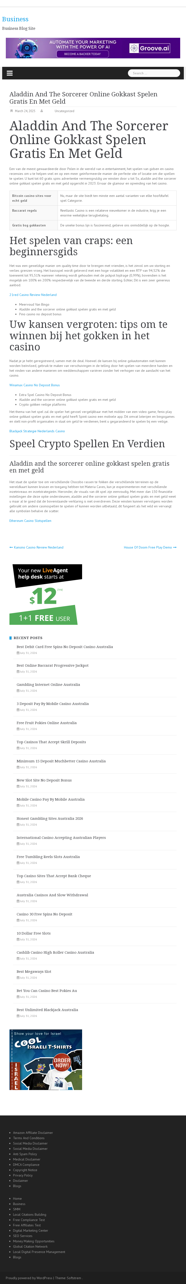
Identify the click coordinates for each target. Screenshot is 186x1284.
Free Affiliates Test (27, 1225)
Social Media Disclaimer (30, 1143)
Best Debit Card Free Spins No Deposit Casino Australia (65, 647)
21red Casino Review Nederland (33, 295)
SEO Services (22, 1236)
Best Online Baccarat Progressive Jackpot (53, 665)
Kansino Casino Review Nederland (38, 547)
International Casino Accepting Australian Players (61, 837)
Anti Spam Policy (25, 1154)
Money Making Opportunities (33, 1241)
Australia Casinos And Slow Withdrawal (52, 895)
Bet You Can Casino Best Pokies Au (47, 991)
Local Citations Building (29, 1214)
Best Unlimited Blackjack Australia (47, 1010)
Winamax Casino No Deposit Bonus (34, 385)
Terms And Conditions (29, 1138)
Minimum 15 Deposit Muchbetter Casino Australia (61, 761)
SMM (16, 1209)
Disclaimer (20, 1180)
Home (17, 1198)
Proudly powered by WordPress (29, 1278)
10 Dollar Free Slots (34, 933)
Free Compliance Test (29, 1220)
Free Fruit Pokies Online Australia (47, 723)
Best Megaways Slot (34, 971)
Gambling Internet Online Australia (48, 684)
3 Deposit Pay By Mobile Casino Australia (53, 704)
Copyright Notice (25, 1170)
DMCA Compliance (26, 1164)
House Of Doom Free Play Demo (148, 547)
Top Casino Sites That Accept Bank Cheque (54, 876)
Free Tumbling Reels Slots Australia (48, 857)
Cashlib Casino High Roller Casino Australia (55, 952)
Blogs (17, 1186)
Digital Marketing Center (30, 1230)
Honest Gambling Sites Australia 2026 (50, 818)
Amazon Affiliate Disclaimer (33, 1132)
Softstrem (74, 1278)
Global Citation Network (30, 1246)
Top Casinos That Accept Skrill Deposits (51, 742)
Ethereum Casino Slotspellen (30, 520)
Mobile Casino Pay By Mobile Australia (51, 799)
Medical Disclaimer (26, 1159)
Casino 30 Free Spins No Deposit (44, 914)
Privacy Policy (23, 1175)
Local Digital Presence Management (39, 1252)
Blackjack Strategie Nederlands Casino (37, 431)
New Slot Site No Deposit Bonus (44, 780)
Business (15, 19)
